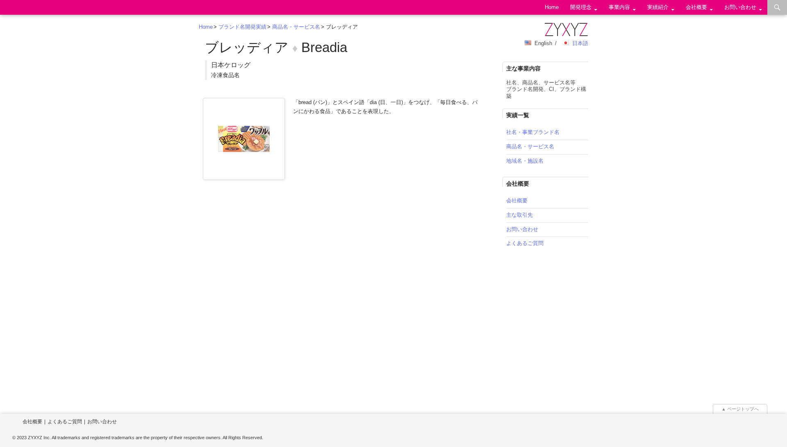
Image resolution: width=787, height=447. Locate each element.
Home (552, 7)
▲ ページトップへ (740, 408)
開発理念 (580, 7)
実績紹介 (658, 7)
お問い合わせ (740, 7)
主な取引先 (519, 215)
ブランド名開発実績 (242, 27)
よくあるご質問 (525, 243)
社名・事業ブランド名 (533, 132)
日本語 (580, 43)
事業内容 (619, 7)
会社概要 (696, 7)
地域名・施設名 (525, 161)
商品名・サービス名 (296, 27)
